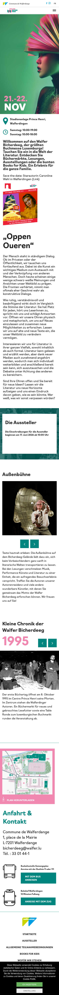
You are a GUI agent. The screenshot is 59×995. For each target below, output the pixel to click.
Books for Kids (29, 953)
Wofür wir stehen (30, 960)
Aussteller (29, 940)
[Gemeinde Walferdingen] (16, 3)
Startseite (29, 934)
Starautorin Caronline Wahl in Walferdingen (27, 177)
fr (55, 3)
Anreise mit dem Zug (38, 901)
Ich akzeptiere (29, 984)
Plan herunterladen (20, 800)
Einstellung (29, 990)
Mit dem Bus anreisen (33, 878)
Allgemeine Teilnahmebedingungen (29, 947)
